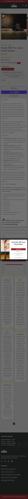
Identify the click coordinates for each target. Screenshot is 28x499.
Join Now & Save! (18, 249)
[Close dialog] (26, 240)
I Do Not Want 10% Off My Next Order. (18, 257)
